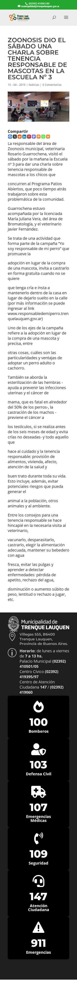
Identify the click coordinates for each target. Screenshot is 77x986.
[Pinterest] (29, 137)
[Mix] (38, 137)
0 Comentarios (52, 85)
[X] (15, 137)
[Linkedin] (24, 137)
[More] (48, 137)
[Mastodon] (34, 137)
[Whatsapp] (43, 137)
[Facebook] (10, 137)
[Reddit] (20, 137)
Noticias (34, 85)
